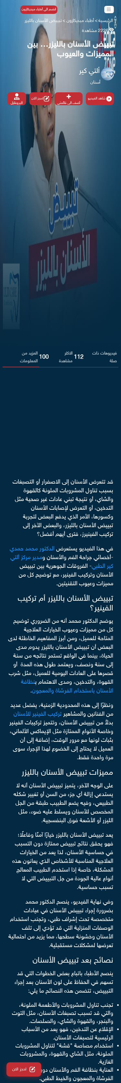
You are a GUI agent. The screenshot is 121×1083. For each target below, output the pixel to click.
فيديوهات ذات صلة (104, 357)
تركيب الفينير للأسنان (38, 714)
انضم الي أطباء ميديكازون (39, 9)
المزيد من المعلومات (29, 357)
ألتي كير (89, 71)
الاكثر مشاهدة (66, 357)
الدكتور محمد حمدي (32, 549)
